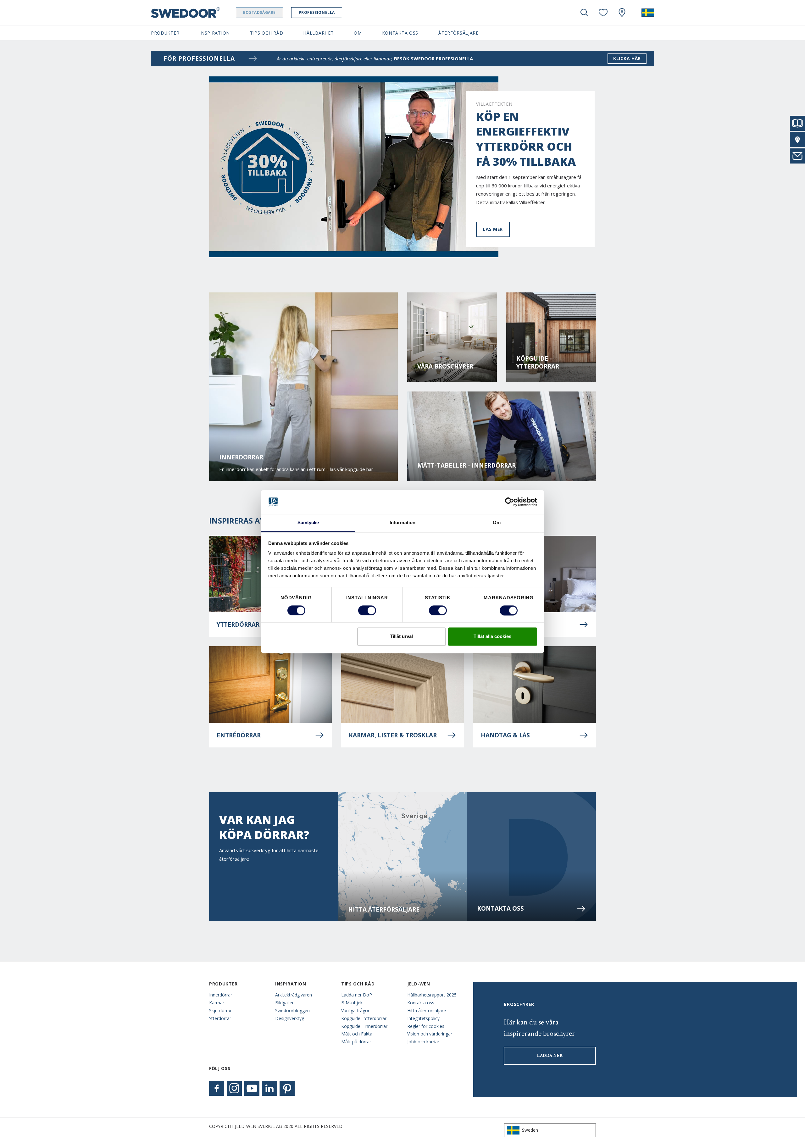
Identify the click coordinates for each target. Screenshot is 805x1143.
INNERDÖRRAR (241, 457)
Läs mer (493, 229)
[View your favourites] (603, 12)
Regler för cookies (425, 1026)
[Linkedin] (269, 1088)
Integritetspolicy (423, 1018)
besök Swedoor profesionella (433, 58)
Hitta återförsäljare (426, 1010)
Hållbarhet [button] (318, 33)
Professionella (317, 12)
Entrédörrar (239, 735)
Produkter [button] (165, 33)
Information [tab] (402, 522)
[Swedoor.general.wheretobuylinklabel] (622, 12)
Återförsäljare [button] (458, 33)
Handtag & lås (505, 735)
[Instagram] (234, 1088)
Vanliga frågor (355, 1010)
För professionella (199, 58)
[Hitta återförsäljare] (797, 139)
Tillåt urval (401, 636)
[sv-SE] (647, 12)
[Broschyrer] (797, 123)
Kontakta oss (500, 908)
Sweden (530, 1130)
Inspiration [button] (214, 33)
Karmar (216, 1003)
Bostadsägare (259, 12)
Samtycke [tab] (308, 522)
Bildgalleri (285, 1003)
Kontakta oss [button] (400, 33)
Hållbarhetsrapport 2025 (432, 995)
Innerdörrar (220, 995)
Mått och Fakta (356, 1034)
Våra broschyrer (445, 366)
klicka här (627, 58)
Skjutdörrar (220, 1010)
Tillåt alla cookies (492, 636)
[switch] (367, 610)
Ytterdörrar (220, 1018)
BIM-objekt (352, 1003)
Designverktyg (289, 1018)
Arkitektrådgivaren (293, 995)
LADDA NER (550, 1055)
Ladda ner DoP (356, 995)
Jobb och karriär (423, 1042)
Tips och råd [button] (266, 33)
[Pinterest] (287, 1088)
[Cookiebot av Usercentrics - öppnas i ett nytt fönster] (509, 502)
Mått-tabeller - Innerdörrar (466, 465)
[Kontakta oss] (797, 156)
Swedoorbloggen (292, 1010)
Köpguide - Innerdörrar (364, 1026)
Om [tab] (497, 522)
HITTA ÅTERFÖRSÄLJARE (383, 909)
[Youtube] (251, 1088)
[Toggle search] (584, 12)
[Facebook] (216, 1088)
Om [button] (358, 33)
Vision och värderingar (429, 1034)
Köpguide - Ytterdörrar (537, 362)
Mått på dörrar (356, 1042)
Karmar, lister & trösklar (393, 735)
